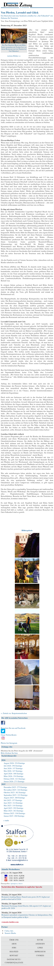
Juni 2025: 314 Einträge (13, 803)
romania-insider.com (10, 921)
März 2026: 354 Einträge (13, 776)
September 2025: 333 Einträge (16, 795)
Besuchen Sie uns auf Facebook (13, 728)
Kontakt (14, 955)
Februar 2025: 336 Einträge (14, 813)
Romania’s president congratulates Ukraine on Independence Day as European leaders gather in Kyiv (27, 916)
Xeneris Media (10, 933)
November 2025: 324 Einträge (15, 790)
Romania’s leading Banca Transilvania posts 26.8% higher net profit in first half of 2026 (26, 898)
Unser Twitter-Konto (9, 735)
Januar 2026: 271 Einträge (14, 781)
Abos (14, 943)
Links (40, 947)
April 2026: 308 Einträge (13, 773)
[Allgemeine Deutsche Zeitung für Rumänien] (20, 5)
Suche (40, 939)
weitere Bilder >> (14, 56)
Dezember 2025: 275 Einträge (15, 787)
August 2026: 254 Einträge (14, 763)
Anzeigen (40, 943)
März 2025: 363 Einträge (13, 811)
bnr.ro (21, 883)
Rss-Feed (14, 951)
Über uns (13, 939)
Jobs (14, 947)
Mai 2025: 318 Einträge (13, 805)
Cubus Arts (9, 930)
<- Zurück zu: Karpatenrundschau (14, 713)
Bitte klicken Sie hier (9, 753)
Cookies (40, 955)
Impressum (40, 951)
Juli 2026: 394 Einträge (13, 766)
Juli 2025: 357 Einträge (13, 800)
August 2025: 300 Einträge (14, 797)
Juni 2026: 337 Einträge (13, 768)
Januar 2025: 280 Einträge (14, 816)
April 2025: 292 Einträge (13, 808)
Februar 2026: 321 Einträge (14, 779)
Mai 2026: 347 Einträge (13, 771)
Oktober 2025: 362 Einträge (15, 792)
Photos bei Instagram (9, 743)
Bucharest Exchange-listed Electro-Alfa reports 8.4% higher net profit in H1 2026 (26, 907)
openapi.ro (14, 883)
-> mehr (6, 820)
